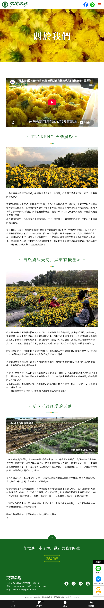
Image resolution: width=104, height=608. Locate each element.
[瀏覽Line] (81, 582)
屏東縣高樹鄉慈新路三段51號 (26, 583)
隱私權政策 (47, 597)
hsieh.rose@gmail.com (24, 589)
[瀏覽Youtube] (88, 582)
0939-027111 (40, 586)
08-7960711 (18, 586)
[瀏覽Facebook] (66, 582)
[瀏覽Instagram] (74, 582)
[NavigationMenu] (99, 4)
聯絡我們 (52, 558)
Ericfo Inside (72, 597)
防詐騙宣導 (59, 597)
